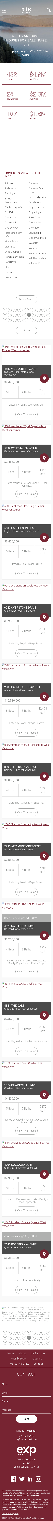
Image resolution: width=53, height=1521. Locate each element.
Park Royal (11, 261)
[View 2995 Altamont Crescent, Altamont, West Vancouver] (26, 825)
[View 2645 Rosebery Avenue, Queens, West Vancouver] (26, 1223)
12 (39, 310)
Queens (9, 266)
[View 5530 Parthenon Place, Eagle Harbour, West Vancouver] (26, 507)
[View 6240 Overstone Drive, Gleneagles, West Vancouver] (26, 587)
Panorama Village (14, 256)
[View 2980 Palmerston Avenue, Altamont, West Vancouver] (26, 666)
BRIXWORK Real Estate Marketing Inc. (16, 1518)
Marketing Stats (19, 1363)
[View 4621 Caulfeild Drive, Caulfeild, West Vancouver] (26, 905)
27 (15, 320)
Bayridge (10, 193)
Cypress (33, 183)
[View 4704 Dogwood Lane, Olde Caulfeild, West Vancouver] (26, 1144)
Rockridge (10, 271)
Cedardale (11, 217)
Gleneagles (35, 222)
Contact (38, 1363)
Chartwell (10, 222)
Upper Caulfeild (37, 237)
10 (29, 310)
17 (15, 315)
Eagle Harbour (37, 207)
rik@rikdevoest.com (26, 1439)
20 (29, 315)
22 (39, 315)
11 (34, 310)
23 (43, 315)
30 (29, 320)
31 (34, 320)
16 (10, 315)
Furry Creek (35, 217)
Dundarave (35, 202)
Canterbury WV (13, 207)
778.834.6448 (26, 1435)
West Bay (34, 242)
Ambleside (11, 188)
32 (39, 320)
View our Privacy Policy (10, 1514)
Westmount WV (37, 253)
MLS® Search (19, 1358)
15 (5, 315)
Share (26, 330)
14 (48, 310)
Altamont (10, 183)
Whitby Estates (37, 258)
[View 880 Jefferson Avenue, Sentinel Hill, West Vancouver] (26, 746)
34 (48, 320)
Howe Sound (12, 241)
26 (10, 320)
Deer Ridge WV (37, 197)
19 (24, 315)
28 (19, 320)
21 (34, 315)
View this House (26, 414)
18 (19, 315)
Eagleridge (35, 212)
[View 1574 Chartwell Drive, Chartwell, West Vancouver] (26, 1064)
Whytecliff (34, 263)
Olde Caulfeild (13, 251)
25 (5, 320)
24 (48, 315)
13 (43, 310)
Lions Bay (10, 246)
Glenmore (34, 227)
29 (24, 320)
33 (43, 320)
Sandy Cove (11, 277)
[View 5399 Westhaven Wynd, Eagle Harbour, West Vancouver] (26, 428)
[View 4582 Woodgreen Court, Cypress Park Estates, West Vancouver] (26, 348)
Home (11, 1353)
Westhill (33, 247)
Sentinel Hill (35, 232)
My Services (38, 1353)
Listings (37, 1358)
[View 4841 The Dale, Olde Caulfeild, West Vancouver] (26, 985)
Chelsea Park (12, 227)
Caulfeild (10, 212)
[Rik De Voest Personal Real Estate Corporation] (26, 10)
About (22, 1353)
